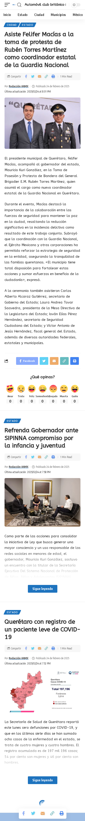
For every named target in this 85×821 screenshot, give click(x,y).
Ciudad (12, 24)
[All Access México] (14, 5)
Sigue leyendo (42, 589)
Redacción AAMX (18, 86)
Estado (27, 24)
